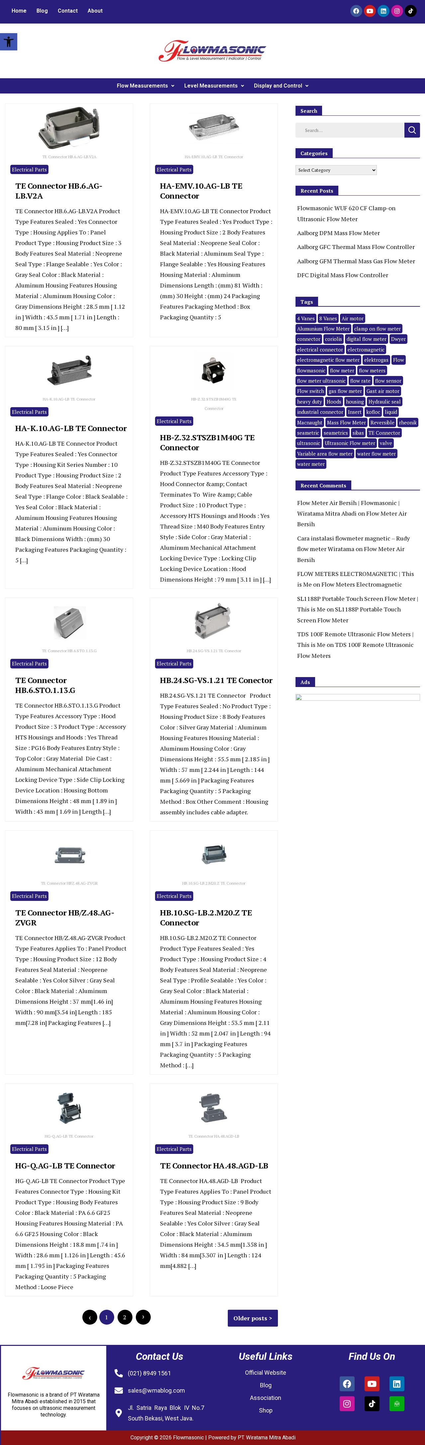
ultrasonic (308, 443)
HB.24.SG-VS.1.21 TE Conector (216, 680)
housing (355, 401)
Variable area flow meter (325, 453)
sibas (358, 432)
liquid (391, 411)
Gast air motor (383, 391)
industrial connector (320, 411)
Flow (398, 359)
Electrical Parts (29, 169)
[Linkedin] (383, 11)
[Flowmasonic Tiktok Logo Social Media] (411, 11)
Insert (355, 411)
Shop (266, 1410)
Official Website (265, 1372)
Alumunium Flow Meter (323, 328)
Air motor (353, 318)
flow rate (360, 380)
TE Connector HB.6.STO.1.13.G (45, 685)
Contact (68, 11)
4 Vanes (306, 318)
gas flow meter (345, 391)
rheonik (408, 422)
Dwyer (398, 339)
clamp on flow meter (377, 328)
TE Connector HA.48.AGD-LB (214, 1165)
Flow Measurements (142, 86)
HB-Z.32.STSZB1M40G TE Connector (207, 442)
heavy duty (309, 401)
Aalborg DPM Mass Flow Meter (338, 233)
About (95, 11)
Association (265, 1397)
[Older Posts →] (143, 1317)
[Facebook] (356, 11)
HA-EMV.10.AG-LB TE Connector (201, 190)
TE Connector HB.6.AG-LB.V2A (59, 190)
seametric (308, 432)
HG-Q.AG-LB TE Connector (65, 1165)
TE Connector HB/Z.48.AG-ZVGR (64, 917)
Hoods (334, 401)
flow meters (372, 370)
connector (308, 339)
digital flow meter (366, 339)
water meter (311, 464)
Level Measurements (211, 86)
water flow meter (376, 453)
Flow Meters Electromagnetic (361, 584)
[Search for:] (350, 130)
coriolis (333, 339)
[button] (8, 41)
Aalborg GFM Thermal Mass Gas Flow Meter (356, 261)
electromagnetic (366, 349)
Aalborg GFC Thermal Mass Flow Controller (356, 247)
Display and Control (278, 86)
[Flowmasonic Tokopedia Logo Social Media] (396, 1403)
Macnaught (309, 422)
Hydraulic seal (385, 401)
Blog (42, 11)
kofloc (373, 411)
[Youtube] (370, 11)
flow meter (342, 370)
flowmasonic (311, 370)
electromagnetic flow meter (328, 359)
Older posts (250, 1318)
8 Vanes (328, 318)
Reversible (382, 422)
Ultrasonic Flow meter (350, 443)
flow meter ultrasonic (321, 380)
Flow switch (310, 391)
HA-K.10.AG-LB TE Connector (71, 428)
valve (386, 443)
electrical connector (320, 349)
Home (19, 11)
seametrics (336, 432)
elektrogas (376, 359)
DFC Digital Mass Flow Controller (342, 275)
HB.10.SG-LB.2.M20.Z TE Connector (206, 917)
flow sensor (388, 380)
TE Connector (384, 432)
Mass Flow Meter (346, 422)
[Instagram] (397, 11)
